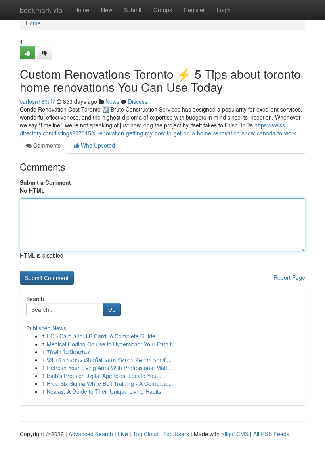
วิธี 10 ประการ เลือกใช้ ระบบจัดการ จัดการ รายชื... (109, 360)
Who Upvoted (97, 145)
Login (224, 10)
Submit (132, 10)
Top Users (176, 434)
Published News (46, 328)
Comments (46, 145)
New (106, 10)
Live (123, 434)
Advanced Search (91, 434)
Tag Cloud (146, 434)
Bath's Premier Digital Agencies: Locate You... (104, 376)
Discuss (137, 101)
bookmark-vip (41, 10)
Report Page (289, 277)
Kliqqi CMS (235, 434)
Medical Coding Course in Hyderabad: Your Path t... (111, 344)
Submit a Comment (45, 182)
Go (112, 309)
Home (81, 10)
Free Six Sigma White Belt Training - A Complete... (110, 383)
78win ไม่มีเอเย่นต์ (69, 352)
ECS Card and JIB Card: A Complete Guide (101, 336)
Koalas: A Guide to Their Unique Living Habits (104, 391)
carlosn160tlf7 (37, 101)
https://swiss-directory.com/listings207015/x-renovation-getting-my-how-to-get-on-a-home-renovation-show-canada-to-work (158, 129)
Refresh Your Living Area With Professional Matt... (109, 368)
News (112, 101)
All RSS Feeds (271, 434)
